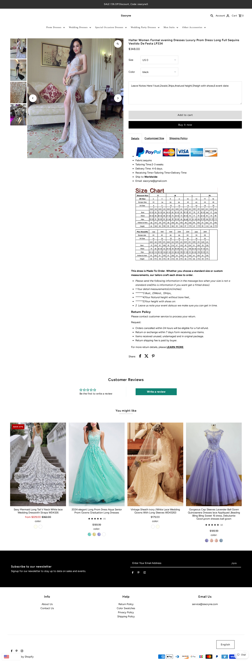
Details (135, 138)
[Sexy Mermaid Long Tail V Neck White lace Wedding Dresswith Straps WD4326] (38, 464)
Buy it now (185, 124)
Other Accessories (192, 27)
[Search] (212, 15)
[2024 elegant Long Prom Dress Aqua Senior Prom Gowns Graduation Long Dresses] (97, 464)
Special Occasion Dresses (109, 27)
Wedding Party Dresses (143, 27)
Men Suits (169, 27)
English (225, 644)
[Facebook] (132, 573)
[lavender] (99, 534)
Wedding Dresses (78, 27)
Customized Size (154, 138)
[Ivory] (35, 526)
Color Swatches (126, 608)
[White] (40, 526)
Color (132, 71)
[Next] (118, 98)
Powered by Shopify (22, 656)
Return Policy (126, 604)
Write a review (156, 391)
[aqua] (89, 534)
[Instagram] (144, 573)
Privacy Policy (126, 612)
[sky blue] (221, 540)
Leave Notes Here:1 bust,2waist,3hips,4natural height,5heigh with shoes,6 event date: (180, 85)
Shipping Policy (178, 138)
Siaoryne (126, 15)
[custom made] (104, 534)
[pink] (211, 540)
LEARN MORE (175, 347)
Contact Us (47, 608)
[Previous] (33, 98)
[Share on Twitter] (146, 356)
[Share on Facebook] (140, 356)
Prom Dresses (53, 27)
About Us (47, 604)
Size (131, 59)
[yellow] (94, 534)
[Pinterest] (138, 573)
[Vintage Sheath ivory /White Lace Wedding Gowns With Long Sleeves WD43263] (155, 464)
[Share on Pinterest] (153, 356)
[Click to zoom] (118, 44)
